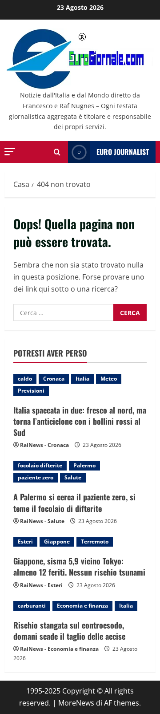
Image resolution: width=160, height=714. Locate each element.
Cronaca (53, 378)
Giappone (57, 541)
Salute (72, 477)
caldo (25, 378)
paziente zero (35, 477)
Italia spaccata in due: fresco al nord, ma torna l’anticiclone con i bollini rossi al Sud (79, 421)
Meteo (108, 378)
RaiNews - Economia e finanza (59, 649)
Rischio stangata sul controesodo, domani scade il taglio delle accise (69, 630)
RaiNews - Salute (42, 521)
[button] (9, 151)
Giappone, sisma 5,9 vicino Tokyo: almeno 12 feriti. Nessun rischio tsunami (79, 566)
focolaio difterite (40, 465)
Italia (82, 378)
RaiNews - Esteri (41, 585)
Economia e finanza (82, 605)
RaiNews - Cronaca (44, 445)
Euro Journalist (122, 151)
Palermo (84, 465)
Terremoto (94, 541)
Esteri (25, 541)
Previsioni (31, 390)
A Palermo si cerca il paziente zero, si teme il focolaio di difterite (74, 502)
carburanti (32, 605)
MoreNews (76, 703)
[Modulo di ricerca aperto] (57, 152)
